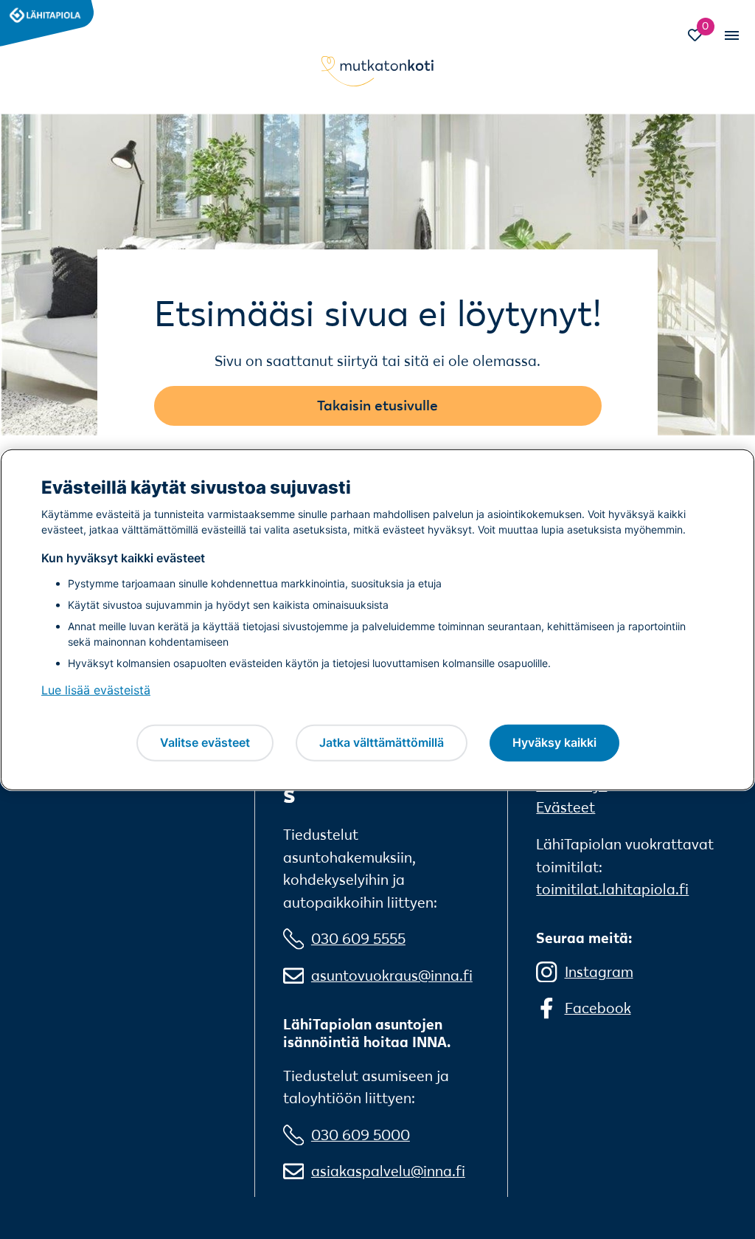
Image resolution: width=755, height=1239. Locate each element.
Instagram (599, 972)
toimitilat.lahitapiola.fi (612, 889)
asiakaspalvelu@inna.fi (388, 1171)
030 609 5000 (360, 1135)
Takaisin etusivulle (377, 405)
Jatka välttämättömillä (381, 742)
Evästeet (565, 807)
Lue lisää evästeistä (95, 690)
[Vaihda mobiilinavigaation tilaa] (730, 35)
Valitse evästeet (205, 742)
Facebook (598, 1008)
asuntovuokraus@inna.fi (392, 975)
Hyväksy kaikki (554, 742)
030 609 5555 (358, 939)
